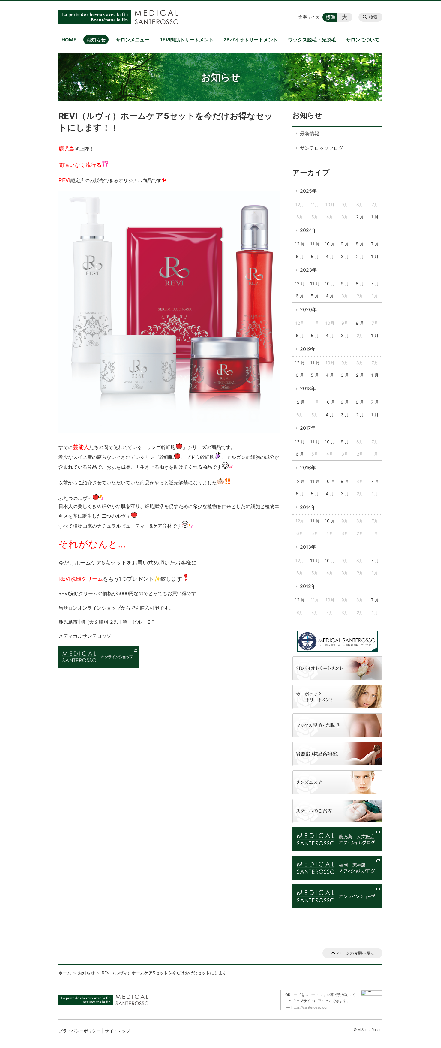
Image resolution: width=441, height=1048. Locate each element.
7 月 (375, 243)
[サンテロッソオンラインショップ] (99, 666)
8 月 (360, 243)
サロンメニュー (132, 40)
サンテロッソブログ (321, 148)
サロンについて (363, 40)
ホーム (64, 972)
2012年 (308, 586)
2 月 (360, 216)
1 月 (375, 216)
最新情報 (309, 134)
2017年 (308, 428)
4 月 (330, 256)
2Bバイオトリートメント (251, 40)
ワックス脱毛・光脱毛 (312, 40)
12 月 (300, 243)
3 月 (345, 256)
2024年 (308, 230)
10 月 (330, 243)
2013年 (308, 547)
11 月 (315, 243)
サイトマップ (117, 1030)
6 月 (300, 256)
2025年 (308, 191)
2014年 (308, 507)
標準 (330, 17)
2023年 (308, 270)
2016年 (308, 468)
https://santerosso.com (310, 1007)
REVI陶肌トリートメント (186, 40)
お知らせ (96, 40)
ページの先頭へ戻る (356, 953)
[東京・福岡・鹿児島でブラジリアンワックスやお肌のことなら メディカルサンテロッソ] (118, 17)
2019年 (308, 349)
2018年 (308, 388)
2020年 (308, 309)
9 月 (345, 243)
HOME (69, 40)
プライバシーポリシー (79, 1030)
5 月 (315, 256)
